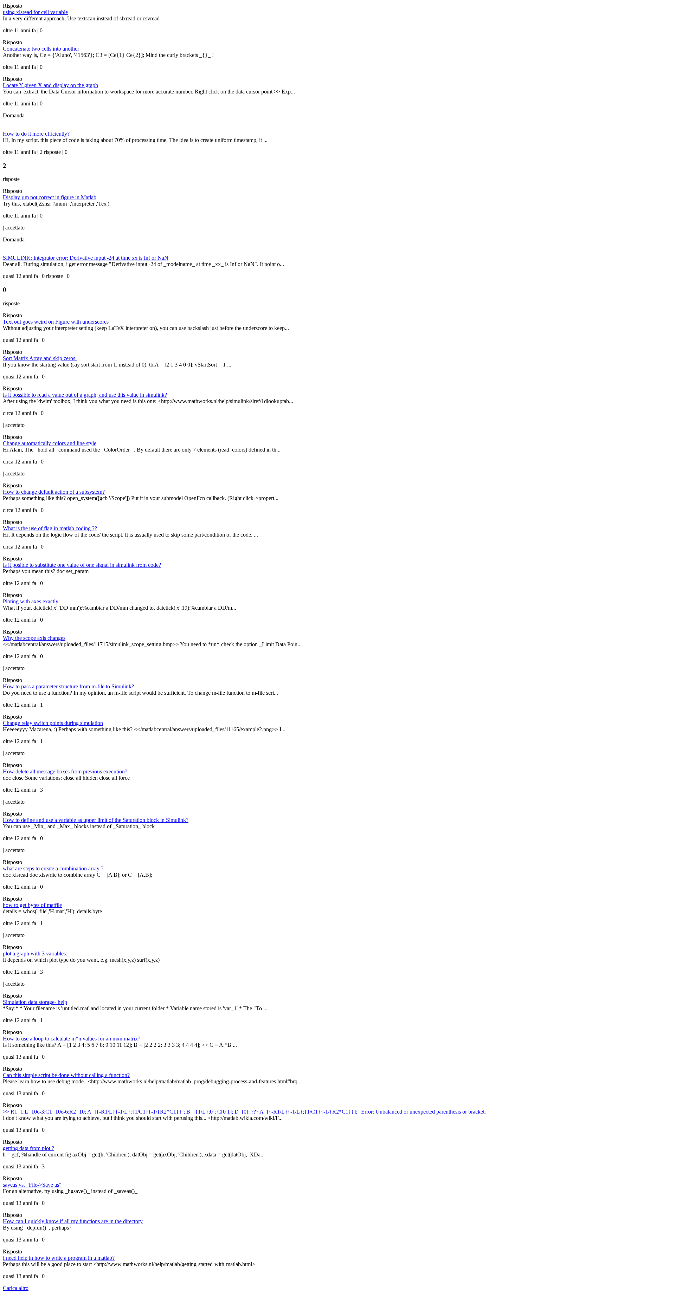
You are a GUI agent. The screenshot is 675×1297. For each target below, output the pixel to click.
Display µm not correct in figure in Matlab (49, 197)
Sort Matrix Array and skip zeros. (40, 358)
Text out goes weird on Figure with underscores (56, 322)
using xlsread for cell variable (35, 12)
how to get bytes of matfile (32, 905)
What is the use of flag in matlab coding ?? (50, 528)
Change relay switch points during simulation (53, 723)
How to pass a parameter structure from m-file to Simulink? (68, 686)
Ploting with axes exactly (30, 601)
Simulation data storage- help (35, 1002)
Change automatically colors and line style (49, 443)
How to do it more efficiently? (36, 134)
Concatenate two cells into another (41, 49)
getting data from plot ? (28, 1148)
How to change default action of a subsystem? (54, 492)
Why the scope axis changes (34, 638)
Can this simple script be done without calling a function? (66, 1075)
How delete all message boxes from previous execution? (65, 771)
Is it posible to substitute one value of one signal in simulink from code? (82, 565)
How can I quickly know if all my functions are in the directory (73, 1221)
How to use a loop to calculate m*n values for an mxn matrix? (71, 1039)
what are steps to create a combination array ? (53, 868)
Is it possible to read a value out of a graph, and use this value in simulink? (85, 395)
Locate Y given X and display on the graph (50, 85)
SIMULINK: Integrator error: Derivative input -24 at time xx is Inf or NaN (85, 258)
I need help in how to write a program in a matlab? (59, 1258)
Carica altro (15, 1288)
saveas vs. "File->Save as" (32, 1185)
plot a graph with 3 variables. (35, 953)
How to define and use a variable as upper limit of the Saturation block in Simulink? (95, 820)
